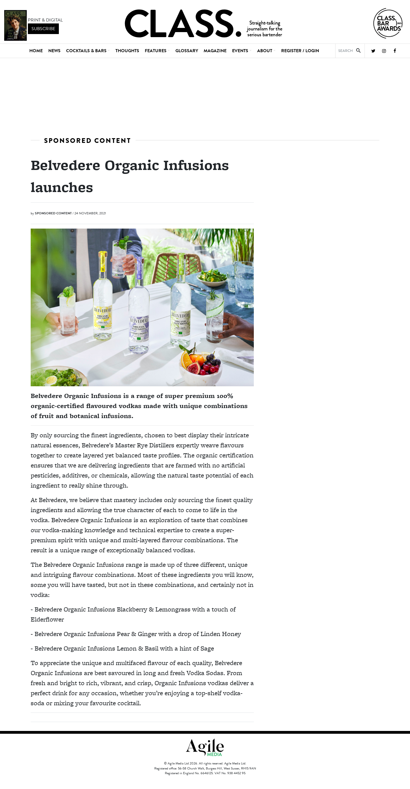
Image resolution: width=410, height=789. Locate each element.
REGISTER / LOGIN (300, 50)
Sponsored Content (87, 140)
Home (36, 50)
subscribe (43, 28)
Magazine (215, 50)
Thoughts (127, 50)
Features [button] (156, 50)
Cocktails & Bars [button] (86, 50)
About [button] (264, 50)
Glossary (186, 50)
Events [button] (240, 50)
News (54, 50)
